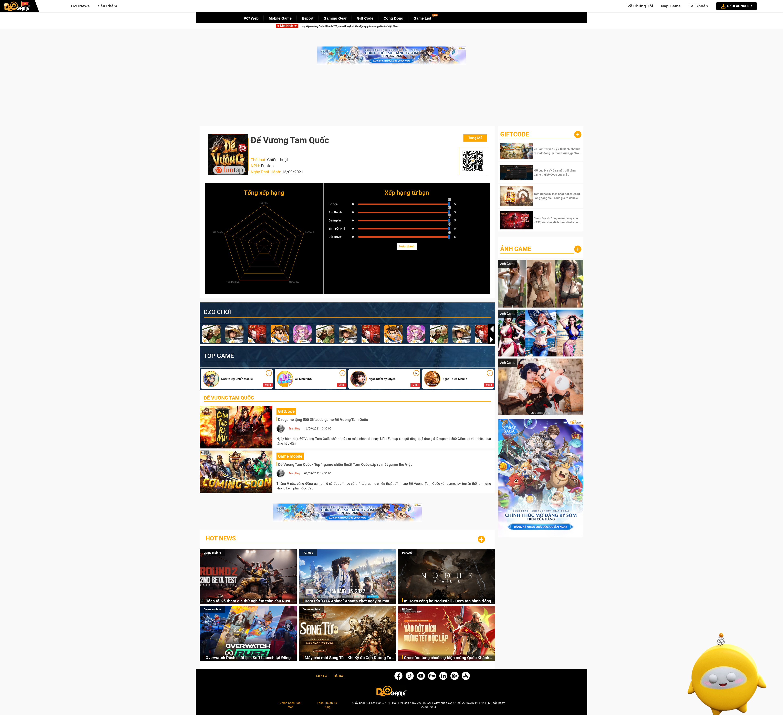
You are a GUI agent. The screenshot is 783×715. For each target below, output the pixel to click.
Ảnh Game (515, 248)
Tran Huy (294, 428)
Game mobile (212, 552)
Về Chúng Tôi (640, 6)
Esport (307, 18)
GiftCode (514, 134)
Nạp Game (671, 6)
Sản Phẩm (107, 6)
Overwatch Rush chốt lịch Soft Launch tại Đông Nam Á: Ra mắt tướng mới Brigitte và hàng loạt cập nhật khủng (248, 658)
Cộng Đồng (393, 18)
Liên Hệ (321, 676)
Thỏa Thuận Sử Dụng (327, 704)
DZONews (80, 6)
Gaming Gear (335, 18)
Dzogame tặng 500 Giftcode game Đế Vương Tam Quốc (323, 419)
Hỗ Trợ (338, 676)
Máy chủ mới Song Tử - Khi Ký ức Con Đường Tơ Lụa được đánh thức (348, 658)
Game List (422, 18)
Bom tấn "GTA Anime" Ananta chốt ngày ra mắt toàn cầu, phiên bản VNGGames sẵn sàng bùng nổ (455, 26)
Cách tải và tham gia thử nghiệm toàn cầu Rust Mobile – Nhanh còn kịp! (337, 26)
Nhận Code (557, 151)
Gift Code (365, 18)
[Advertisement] (391, 97)
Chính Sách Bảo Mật (290, 704)
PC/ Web (251, 18)
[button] (491, 339)
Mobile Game (280, 18)
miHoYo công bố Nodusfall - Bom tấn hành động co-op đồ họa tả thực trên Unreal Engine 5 (447, 601)
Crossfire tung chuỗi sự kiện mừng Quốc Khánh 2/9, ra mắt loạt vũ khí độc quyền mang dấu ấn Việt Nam (446, 658)
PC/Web (308, 552)
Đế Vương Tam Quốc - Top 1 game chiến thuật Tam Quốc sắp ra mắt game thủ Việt (345, 464)
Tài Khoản (698, 6)
